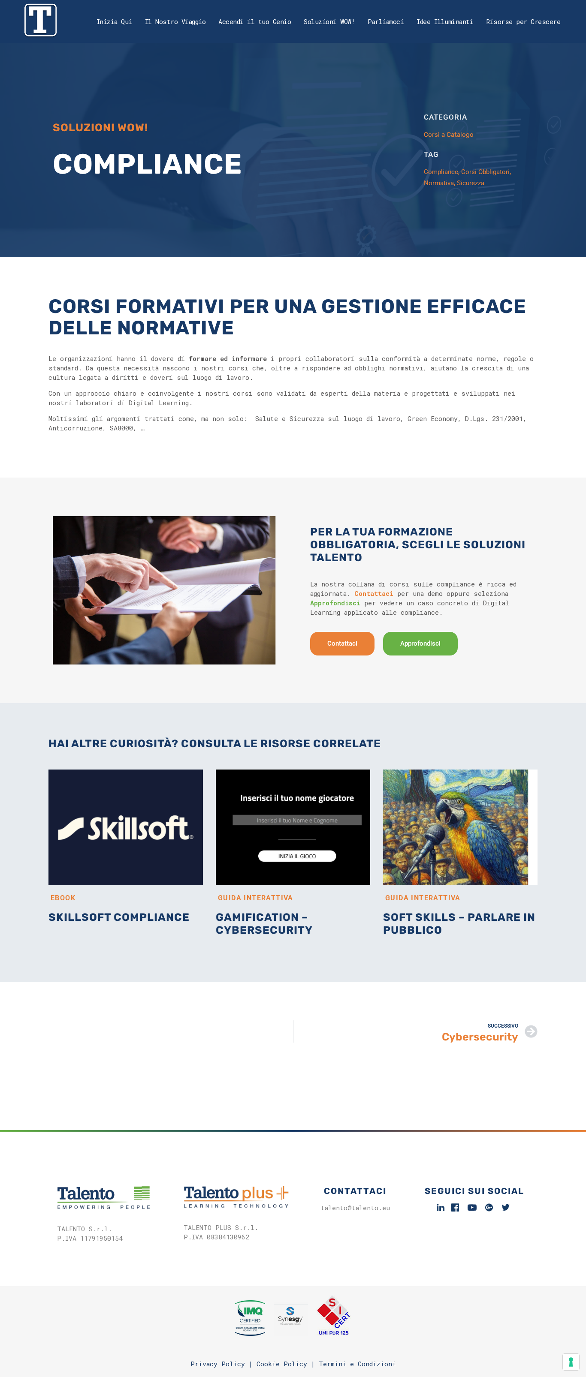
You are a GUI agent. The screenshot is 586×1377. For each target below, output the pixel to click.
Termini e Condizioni (357, 1363)
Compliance (441, 172)
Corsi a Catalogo (449, 134)
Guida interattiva (255, 898)
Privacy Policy (217, 1363)
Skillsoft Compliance (119, 917)
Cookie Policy (282, 1363)
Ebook (63, 898)
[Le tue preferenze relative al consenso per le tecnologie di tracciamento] (571, 1362)
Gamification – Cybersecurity (264, 923)
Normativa (439, 183)
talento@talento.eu (355, 1207)
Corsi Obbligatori (485, 172)
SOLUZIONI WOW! (100, 127)
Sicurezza (470, 183)
